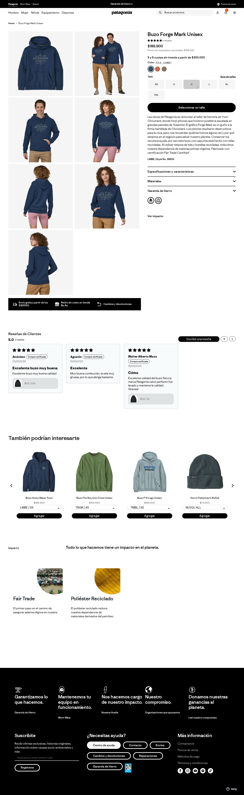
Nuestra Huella (110, 712)
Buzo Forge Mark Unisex (30, 23)
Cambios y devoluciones (109, 756)
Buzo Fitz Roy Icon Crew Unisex (94, 498)
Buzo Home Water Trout (39, 498)
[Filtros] (224, 339)
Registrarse (27, 767)
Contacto (135, 745)
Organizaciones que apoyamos (162, 712)
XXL (156, 94)
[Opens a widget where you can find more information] (231, 789)
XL (226, 84)
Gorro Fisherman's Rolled (204, 498)
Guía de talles (228, 76)
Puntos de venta (228, 4)
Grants (36, 4)
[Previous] (11, 485)
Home (11, 23)
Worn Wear (25, 4)
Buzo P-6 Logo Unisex (149, 498)
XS (156, 84)
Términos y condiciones (193, 763)
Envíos (160, 745)
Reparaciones (148, 756)
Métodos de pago (189, 756)
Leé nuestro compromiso (203, 717)
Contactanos (186, 743)
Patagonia (13, 4)
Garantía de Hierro (25, 712)
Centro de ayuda (104, 745)
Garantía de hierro (105, 766)
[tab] (151, 200)
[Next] (232, 485)
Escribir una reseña (199, 339)
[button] (155, 40)
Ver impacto (155, 216)
